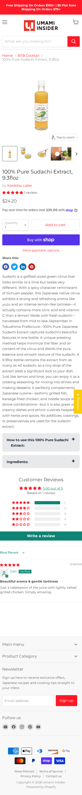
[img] (10, 565)
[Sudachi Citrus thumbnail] (61, 153)
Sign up (66, 700)
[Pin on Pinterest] (31, 266)
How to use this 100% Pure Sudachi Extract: (38, 443)
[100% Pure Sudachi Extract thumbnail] (10, 153)
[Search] (73, 41)
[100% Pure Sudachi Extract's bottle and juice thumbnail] (25, 153)
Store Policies (24, 771)
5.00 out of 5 (53, 488)
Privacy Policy (30, 776)
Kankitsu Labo (19, 185)
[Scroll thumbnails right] (75, 153)
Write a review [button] (41, 536)
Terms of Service (51, 771)
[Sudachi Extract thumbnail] (41, 153)
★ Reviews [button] (78, 401)
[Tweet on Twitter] (14, 266)
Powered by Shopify (41, 787)
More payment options (41, 250)
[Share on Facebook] (5, 266)
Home (7, 55)
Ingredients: (17, 462)
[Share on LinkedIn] (23, 266)
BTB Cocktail (28, 55)
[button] (13, 192)
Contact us (54, 776)
